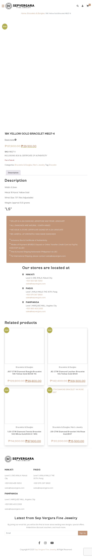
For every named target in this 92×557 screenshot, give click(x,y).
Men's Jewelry (39, 165)
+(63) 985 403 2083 (34, 309)
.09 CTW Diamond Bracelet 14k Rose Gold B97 (67, 433)
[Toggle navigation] (3, 6)
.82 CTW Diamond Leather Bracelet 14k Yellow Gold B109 (67, 373)
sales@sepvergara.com (36, 284)
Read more (9, 140)
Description (13, 173)
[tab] (13, 172)
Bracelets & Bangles (36, 13)
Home (23, 13)
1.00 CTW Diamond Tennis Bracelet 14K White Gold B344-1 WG (24, 433)
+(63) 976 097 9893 (34, 295)
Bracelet (52, 165)
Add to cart (24, 448)
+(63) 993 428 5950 (34, 281)
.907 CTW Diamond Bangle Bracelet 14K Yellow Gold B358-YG (24, 373)
